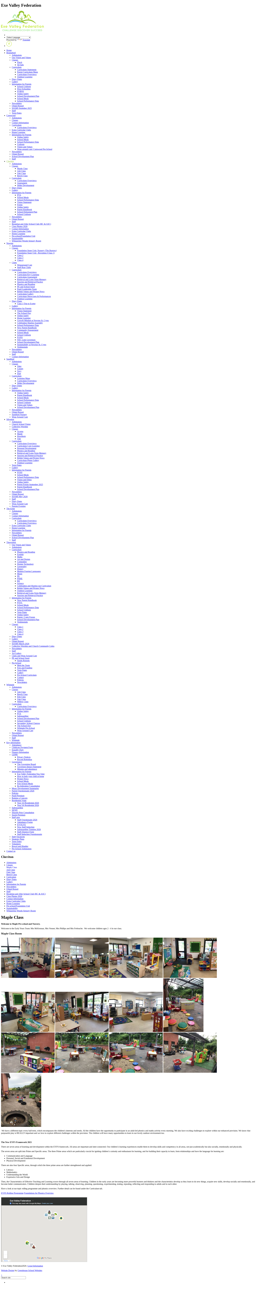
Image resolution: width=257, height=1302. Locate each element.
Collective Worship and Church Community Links (33, 646)
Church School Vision (21, 424)
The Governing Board (26, 764)
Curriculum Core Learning (28, 446)
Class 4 (20, 260)
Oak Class (21, 173)
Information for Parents (21, 84)
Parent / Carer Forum (26, 617)
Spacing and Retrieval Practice (30, 282)
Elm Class (21, 697)
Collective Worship (20, 426)
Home (9, 50)
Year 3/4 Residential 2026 (28, 803)
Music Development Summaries (25, 788)
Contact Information (20, 123)
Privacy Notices (24, 757)
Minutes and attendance (27, 769)
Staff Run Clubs (24, 267)
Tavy (19, 371)
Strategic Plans (18, 839)
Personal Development (26, 448)
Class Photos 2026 (19, 226)
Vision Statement (24, 202)
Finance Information (20, 752)
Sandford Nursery (19, 414)
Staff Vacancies (18, 837)
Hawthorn (21, 436)
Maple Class (22, 168)
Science (20, 583)
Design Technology (25, 564)
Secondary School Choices (28, 723)
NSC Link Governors (26, 340)
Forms (19, 205)
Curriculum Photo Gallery (28, 460)
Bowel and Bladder (20, 846)
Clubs (14, 262)
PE (18, 576)
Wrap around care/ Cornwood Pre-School (34, 149)
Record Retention (24, 759)
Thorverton (11, 542)
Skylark (20, 65)
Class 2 (20, 255)
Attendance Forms (25, 822)
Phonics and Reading (26, 284)
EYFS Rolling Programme (12, 1193)
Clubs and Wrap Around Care (24, 656)
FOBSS (20, 91)
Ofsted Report (18, 106)
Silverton (10, 419)
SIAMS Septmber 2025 (22, 108)
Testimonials (22, 347)
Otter (19, 366)
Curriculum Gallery (25, 294)
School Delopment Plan (27, 212)
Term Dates (17, 113)
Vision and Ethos (24, 480)
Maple (19, 434)
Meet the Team (23, 665)
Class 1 (20, 627)
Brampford (11, 53)
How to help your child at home (30, 776)
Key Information (13, 742)
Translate (26, 40)
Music (19, 574)
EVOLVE (21, 824)
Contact (20, 677)
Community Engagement (27, 330)
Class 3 (20, 258)
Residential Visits (19, 800)
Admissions (17, 55)
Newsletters (17, 103)
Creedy (20, 369)
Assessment (22, 183)
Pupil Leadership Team (27, 289)
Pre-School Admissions (21, 849)
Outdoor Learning (24, 77)
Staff (14, 110)
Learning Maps (23, 378)
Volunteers (16, 844)
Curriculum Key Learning (28, 275)
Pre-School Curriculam (27, 675)
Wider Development (25, 185)
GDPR (15, 755)
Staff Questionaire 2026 (27, 820)
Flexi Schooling (24, 89)
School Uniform (24, 86)
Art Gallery (16, 653)
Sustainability (17, 238)
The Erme (10, 508)
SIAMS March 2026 (20, 644)
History (20, 569)
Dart (19, 373)
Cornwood (11, 115)
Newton (9, 243)
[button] (9, 46)
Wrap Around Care (20, 417)
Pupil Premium (18, 796)
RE (18, 581)
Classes (15, 60)
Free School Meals (25, 783)
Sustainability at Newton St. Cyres (31, 344)
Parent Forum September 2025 (30, 484)
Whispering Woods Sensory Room (26, 241)
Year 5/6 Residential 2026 (28, 805)
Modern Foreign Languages (29, 571)
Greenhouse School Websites (30, 1270)
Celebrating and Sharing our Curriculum (34, 586)
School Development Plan (28, 96)
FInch (19, 62)
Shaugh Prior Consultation (23, 812)
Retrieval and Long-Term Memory (31, 279)
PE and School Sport (26, 287)
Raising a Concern (19, 798)
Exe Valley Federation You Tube (31, 774)
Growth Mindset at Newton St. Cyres (33, 320)
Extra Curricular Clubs (21, 130)
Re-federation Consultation (28, 786)
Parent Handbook (24, 209)
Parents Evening (19, 506)
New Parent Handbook (27, 328)
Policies (20, 680)
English (20, 554)
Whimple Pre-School (26, 728)
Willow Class (22, 701)
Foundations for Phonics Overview (39, 1193)
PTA (19, 195)
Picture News (23, 779)
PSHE (19, 578)
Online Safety (23, 94)
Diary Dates (17, 79)
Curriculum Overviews (27, 74)
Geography (22, 566)
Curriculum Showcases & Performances (34, 296)
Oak (19, 439)
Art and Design (23, 559)
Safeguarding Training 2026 (29, 829)
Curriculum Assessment (27, 277)
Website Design (7, 1270)
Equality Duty (18, 750)
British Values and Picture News (30, 291)
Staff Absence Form (25, 832)
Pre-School (16, 663)
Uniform (20, 144)
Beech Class (22, 176)
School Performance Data (28, 101)
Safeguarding (22, 716)
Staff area (16, 817)
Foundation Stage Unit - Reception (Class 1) (36, 253)
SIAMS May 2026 (20, 496)
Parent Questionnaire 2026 (23, 791)
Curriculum (16, 67)
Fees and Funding (24, 668)
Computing (22, 562)
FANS (20, 337)
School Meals (23, 98)
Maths (19, 557)
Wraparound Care (24, 265)
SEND (15, 810)
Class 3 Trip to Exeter (26, 303)
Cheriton (10, 161)
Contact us (10, 851)
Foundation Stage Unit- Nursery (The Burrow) (37, 250)
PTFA (19, 603)
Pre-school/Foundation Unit (23, 236)
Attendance (16, 745)
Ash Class (21, 171)
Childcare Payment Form (22, 747)
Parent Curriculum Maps (27, 72)
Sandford (10, 359)
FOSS (19, 472)
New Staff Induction (25, 827)
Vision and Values (24, 147)
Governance (17, 762)
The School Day (24, 313)
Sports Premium (18, 815)
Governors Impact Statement (29, 767)
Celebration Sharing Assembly (30, 323)
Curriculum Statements (26, 69)
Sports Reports (23, 660)
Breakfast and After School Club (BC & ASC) (31, 224)
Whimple (10, 685)
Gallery (15, 82)
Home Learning (18, 132)
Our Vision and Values (21, 57)
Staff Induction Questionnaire (29, 834)
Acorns (20, 431)
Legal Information (35, 1266)
